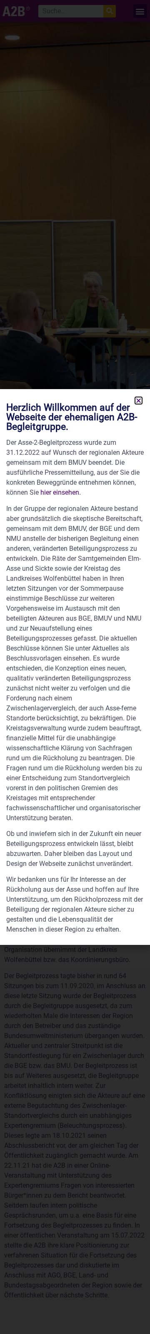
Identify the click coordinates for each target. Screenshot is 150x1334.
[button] (138, 400)
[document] (75, 667)
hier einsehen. (60, 492)
